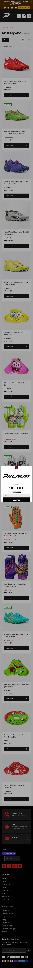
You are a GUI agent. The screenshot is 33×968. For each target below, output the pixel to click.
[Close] (30, 468)
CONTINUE (16, 500)
